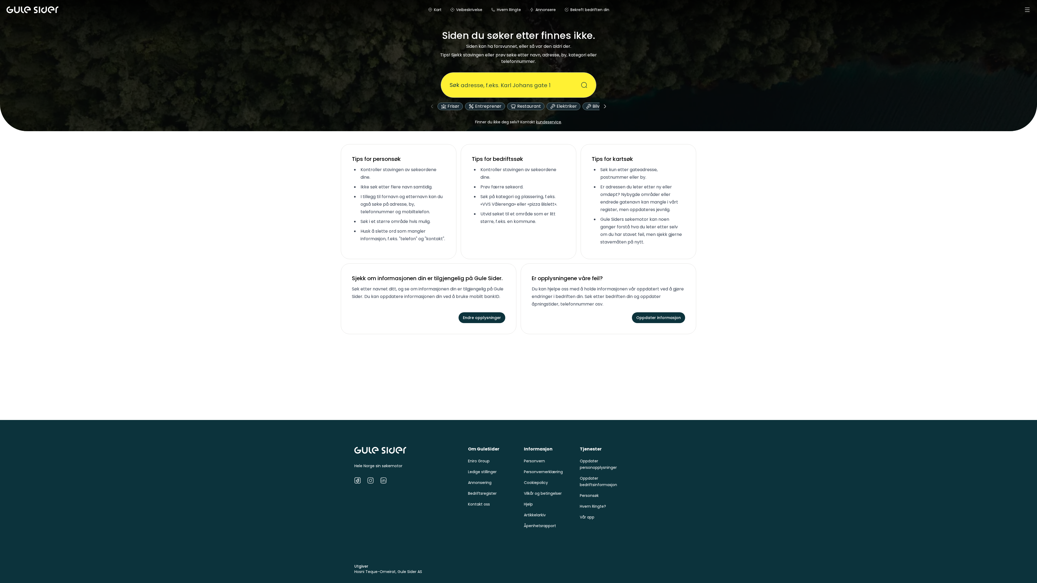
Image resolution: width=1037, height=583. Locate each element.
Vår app (587, 517)
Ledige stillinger (482, 471)
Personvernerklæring (543, 471)
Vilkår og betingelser (543, 493)
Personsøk (589, 495)
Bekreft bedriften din (589, 9)
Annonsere (546, 9)
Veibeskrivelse (469, 9)
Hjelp (528, 504)
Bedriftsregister (482, 493)
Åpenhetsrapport (540, 525)
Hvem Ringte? (593, 506)
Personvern (534, 461)
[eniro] (12, 9)
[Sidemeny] (1027, 9)
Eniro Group (479, 461)
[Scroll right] (605, 106)
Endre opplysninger (482, 317)
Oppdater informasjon (658, 317)
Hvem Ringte (509, 9)
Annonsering (479, 482)
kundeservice (548, 122)
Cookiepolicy (536, 482)
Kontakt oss (479, 504)
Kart (438, 9)
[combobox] (515, 85)
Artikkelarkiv (535, 515)
